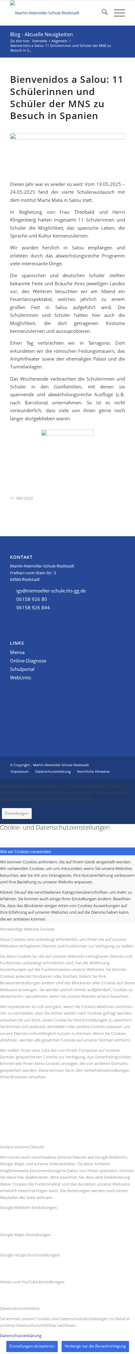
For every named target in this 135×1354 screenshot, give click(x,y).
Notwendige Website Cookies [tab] (27, 929)
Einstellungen (17, 813)
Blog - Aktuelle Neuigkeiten (41, 34)
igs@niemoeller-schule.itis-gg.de (51, 590)
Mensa (17, 652)
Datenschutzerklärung (20, 1335)
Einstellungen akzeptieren (32, 1346)
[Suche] (101, 12)
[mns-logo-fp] (56, 12)
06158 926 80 (31, 599)
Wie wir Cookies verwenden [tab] (25, 851)
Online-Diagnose (28, 660)
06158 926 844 (33, 607)
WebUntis (20, 677)
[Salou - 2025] (67, 153)
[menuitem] (101, 12)
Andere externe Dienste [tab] (22, 1147)
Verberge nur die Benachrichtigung (95, 1346)
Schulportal (22, 669)
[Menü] (116, 12)
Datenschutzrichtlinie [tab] (20, 1308)
